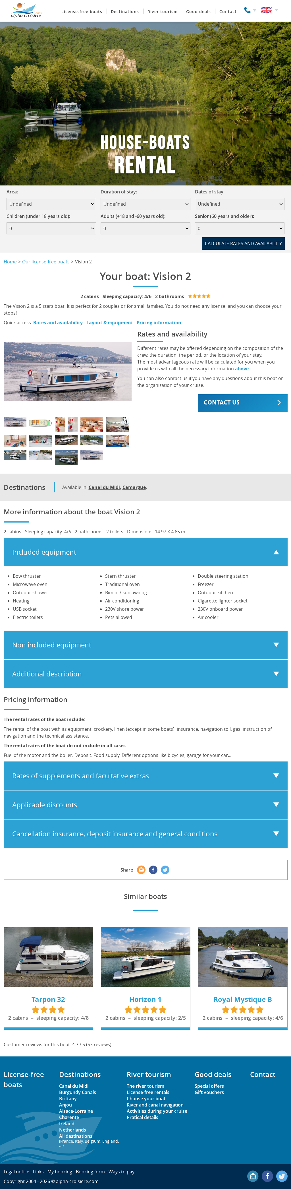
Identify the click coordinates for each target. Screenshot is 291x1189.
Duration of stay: (121, 192)
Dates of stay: (211, 192)
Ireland (66, 1123)
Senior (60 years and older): (224, 216)
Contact (228, 11)
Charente (69, 1117)
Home (10, 262)
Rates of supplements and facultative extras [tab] (80, 775)
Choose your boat (146, 1098)
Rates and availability (58, 322)
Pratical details (142, 1117)
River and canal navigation (155, 1105)
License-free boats (81, 11)
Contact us (222, 402)
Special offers (209, 1086)
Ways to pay (121, 1172)
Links (38, 1172)
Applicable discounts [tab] (44, 804)
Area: (14, 192)
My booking (59, 1172)
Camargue (134, 487)
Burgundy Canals (77, 1092)
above (242, 369)
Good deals (198, 11)
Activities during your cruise (157, 1111)
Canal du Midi (104, 487)
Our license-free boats (46, 262)
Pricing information (159, 322)
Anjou (65, 1105)
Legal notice (16, 1172)
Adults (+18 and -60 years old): (133, 216)
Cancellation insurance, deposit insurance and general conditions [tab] (114, 833)
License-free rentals (148, 1092)
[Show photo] (15, 422)
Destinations (125, 11)
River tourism (162, 11)
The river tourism (145, 1086)
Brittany (68, 1098)
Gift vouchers (209, 1092)
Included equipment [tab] (44, 552)
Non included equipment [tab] (51, 644)
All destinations (89, 1140)
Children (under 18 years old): (38, 216)
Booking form (90, 1172)
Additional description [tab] (47, 673)
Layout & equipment (109, 322)
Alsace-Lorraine (76, 1111)
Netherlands (72, 1130)
